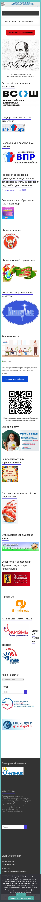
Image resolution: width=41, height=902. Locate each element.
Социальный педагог (9, 861)
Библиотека (6, 868)
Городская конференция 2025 (14, 190)
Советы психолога (8, 865)
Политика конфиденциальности (21, 898)
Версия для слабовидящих (22, 32)
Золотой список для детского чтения (14, 872)
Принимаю (21, 895)
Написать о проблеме (14, 379)
